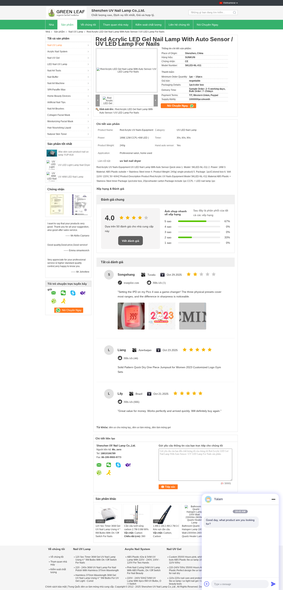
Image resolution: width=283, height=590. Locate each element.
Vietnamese (229, 3)
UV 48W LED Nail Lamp (70, 176)
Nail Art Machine (55, 83)
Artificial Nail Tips (56, 102)
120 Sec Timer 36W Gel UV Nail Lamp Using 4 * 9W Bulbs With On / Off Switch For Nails (107, 531)
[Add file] (206, 584)
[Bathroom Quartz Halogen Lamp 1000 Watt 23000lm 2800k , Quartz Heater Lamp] (194, 514)
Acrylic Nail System (57, 51)
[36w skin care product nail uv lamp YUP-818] (52, 153)
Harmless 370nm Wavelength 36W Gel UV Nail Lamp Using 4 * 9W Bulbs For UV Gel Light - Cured (97, 578)
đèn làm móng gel (161, 427)
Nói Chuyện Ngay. (208, 24)
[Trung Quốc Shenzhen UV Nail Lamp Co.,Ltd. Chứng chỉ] (56, 204)
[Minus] (273, 499)
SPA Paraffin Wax (56, 89)
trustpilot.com (131, 282)
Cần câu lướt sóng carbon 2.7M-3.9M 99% (136, 528)
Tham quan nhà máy (115, 24)
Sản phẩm (67, 24)
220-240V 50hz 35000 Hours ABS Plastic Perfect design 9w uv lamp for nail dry (186, 570)
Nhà (51, 24)
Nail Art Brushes (55, 108)
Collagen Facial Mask (58, 115)
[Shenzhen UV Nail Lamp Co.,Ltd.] (66, 12)
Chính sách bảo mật (55, 586)
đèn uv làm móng (141, 427)
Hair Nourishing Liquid (59, 127)
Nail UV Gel (53, 58)
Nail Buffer (52, 77)
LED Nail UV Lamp (57, 64)
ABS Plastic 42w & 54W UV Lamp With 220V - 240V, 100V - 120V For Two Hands (143, 560)
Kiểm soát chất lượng (149, 24)
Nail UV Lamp (76, 31)
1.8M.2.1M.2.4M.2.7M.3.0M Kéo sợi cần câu (166, 528)
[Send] (273, 584)
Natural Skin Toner (57, 134)
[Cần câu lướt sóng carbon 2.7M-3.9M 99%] (136, 514)
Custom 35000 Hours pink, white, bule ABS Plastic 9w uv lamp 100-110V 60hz (186, 560)
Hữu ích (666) (131, 402)
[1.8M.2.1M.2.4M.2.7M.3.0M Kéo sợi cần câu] (165, 514)
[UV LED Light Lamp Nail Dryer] (52, 164)
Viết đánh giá (130, 240)
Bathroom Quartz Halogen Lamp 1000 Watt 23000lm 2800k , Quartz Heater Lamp (193, 531)
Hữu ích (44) (131, 358)
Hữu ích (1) (159, 282)
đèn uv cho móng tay (120, 427)
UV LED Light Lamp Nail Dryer (74, 165)
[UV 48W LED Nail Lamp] (52, 176)
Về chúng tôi (88, 24)
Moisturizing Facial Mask (60, 121)
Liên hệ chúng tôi (179, 24)
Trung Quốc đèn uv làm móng (83, 586)
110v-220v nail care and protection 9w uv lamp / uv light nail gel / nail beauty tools (187, 581)
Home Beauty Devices (59, 96)
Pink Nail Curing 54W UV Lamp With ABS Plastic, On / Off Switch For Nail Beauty (144, 570)
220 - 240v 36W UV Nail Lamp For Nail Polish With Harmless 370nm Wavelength (97, 569)
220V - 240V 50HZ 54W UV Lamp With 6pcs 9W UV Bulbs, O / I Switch (144, 581)
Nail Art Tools (54, 70)
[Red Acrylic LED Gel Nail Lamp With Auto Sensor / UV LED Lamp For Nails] (127, 70)
